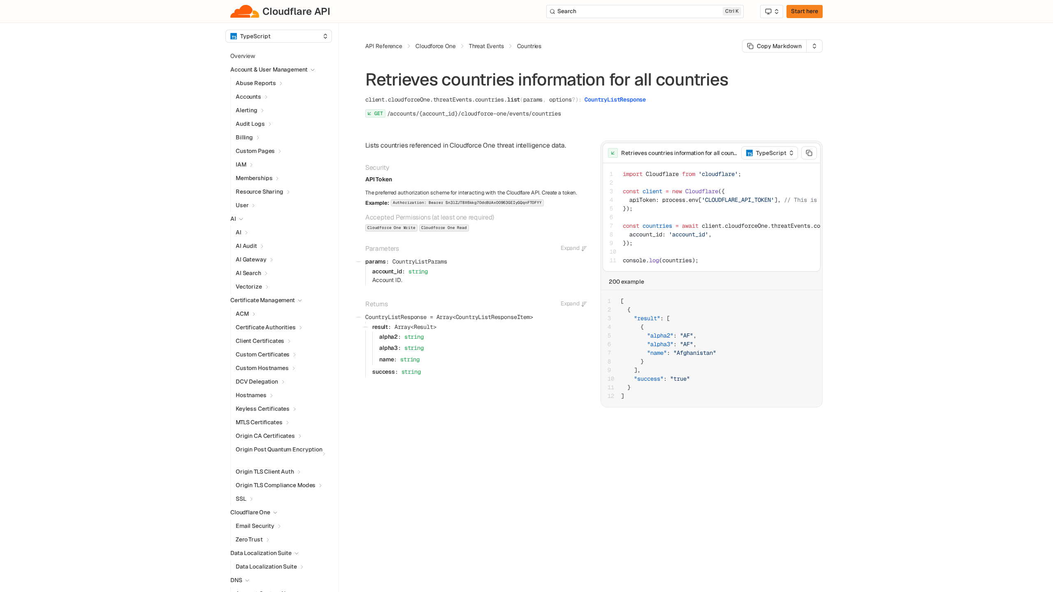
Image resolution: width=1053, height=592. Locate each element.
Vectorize (249, 286)
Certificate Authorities (266, 327)
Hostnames (251, 395)
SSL (241, 498)
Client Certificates (260, 341)
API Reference (383, 46)
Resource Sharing (259, 191)
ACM (242, 313)
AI (238, 232)
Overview (242, 56)
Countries (529, 46)
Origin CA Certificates (265, 435)
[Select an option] (771, 11)
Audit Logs (250, 123)
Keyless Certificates (263, 408)
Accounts (248, 96)
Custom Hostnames (262, 368)
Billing (244, 137)
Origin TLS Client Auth (265, 471)
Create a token (559, 192)
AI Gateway (251, 259)
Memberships (254, 178)
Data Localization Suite (266, 566)
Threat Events (486, 46)
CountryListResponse (615, 99)
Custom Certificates (263, 354)
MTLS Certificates (259, 422)
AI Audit (246, 246)
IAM (241, 164)
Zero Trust (249, 539)
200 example (626, 281)
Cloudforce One (435, 46)
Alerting (246, 110)
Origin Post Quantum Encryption (279, 449)
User (242, 205)
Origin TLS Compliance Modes (275, 485)
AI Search (248, 273)
